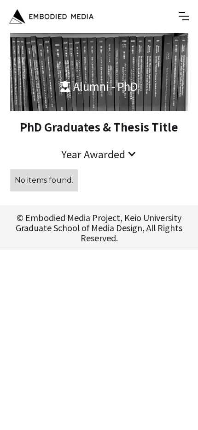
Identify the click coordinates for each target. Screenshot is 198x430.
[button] (184, 16)
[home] (51, 16)
